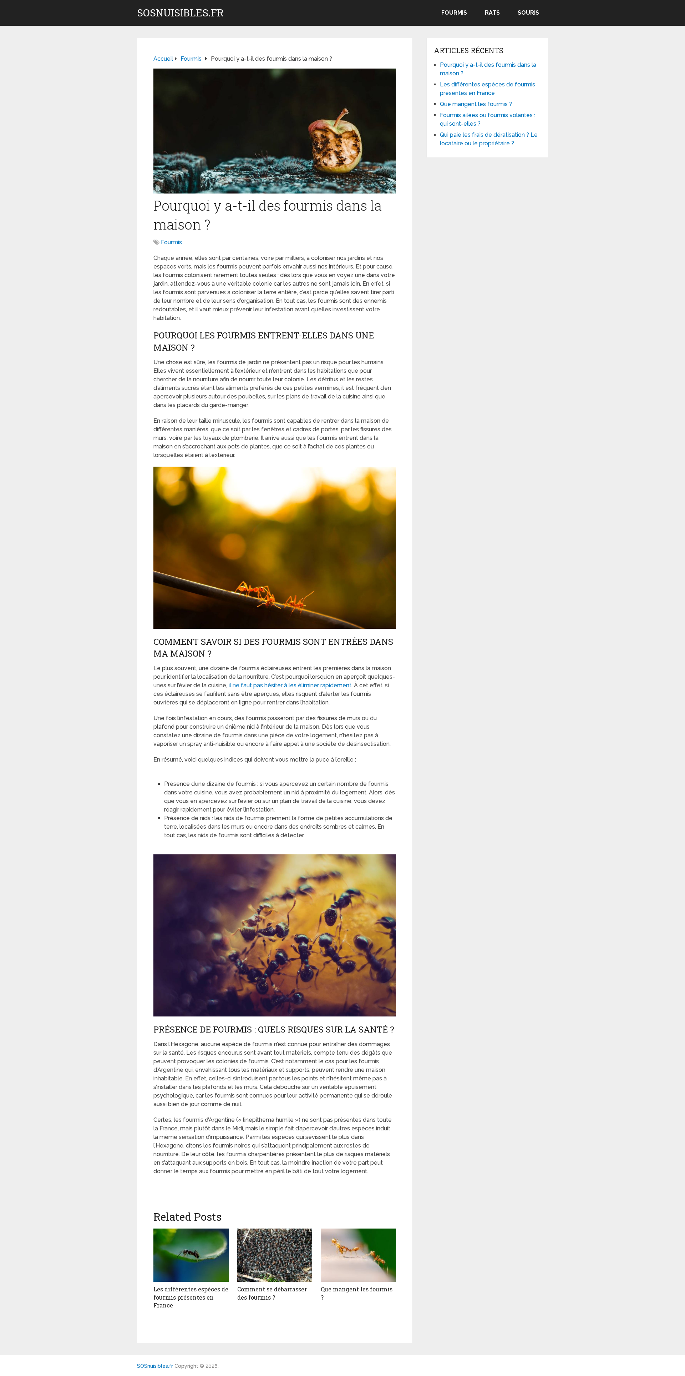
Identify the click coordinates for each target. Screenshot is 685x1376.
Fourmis (454, 12)
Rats (492, 12)
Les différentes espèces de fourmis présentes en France (190, 1297)
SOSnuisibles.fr (180, 13)
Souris (528, 12)
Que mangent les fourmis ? (476, 104)
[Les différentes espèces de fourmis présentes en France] (191, 1255)
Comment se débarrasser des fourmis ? (272, 1293)
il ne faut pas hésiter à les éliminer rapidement (290, 685)
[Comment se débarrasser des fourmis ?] (275, 1255)
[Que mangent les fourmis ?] (358, 1255)
